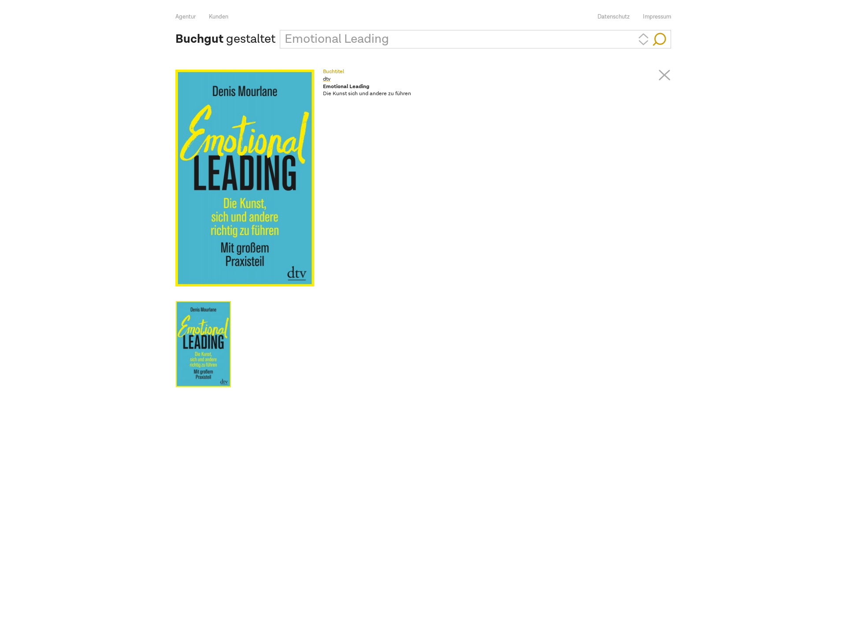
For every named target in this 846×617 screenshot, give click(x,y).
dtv (326, 79)
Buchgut (199, 39)
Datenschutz (613, 17)
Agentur (185, 17)
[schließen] (664, 75)
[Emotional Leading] (203, 344)
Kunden (218, 17)
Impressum (657, 17)
